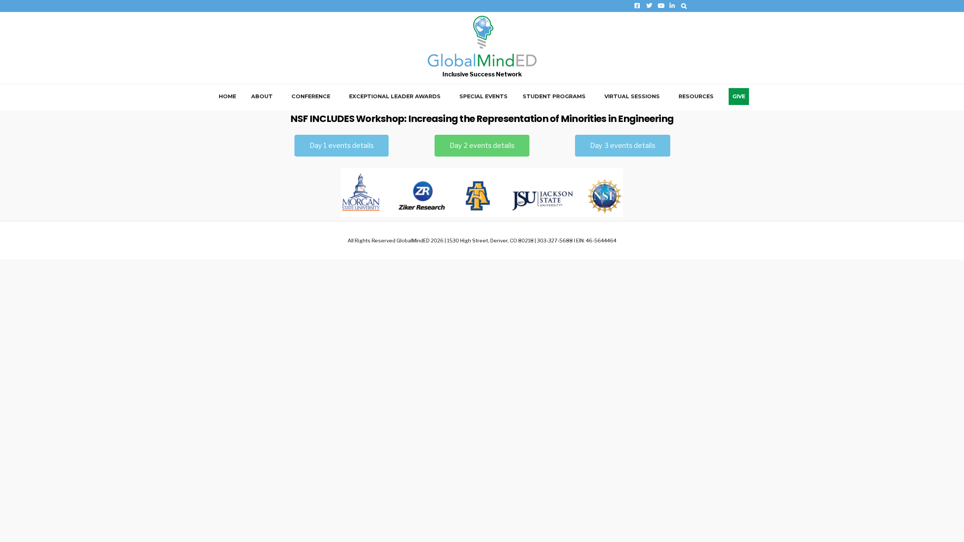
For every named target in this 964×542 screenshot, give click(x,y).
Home (227, 96)
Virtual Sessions (632, 96)
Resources (696, 96)
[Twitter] (648, 6)
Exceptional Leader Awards (395, 96)
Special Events (483, 96)
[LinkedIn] (672, 6)
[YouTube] (660, 6)
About (262, 96)
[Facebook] (636, 6)
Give (738, 96)
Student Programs (554, 96)
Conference (310, 96)
